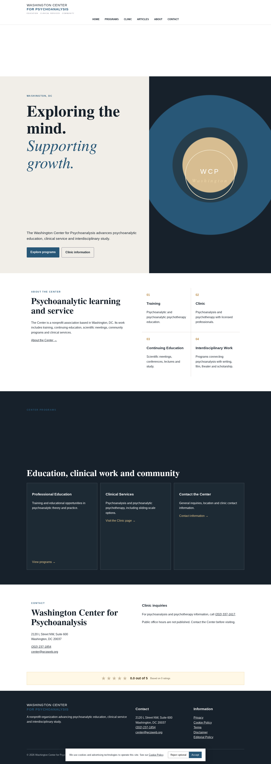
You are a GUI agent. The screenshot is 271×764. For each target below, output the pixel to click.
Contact (173, 19)
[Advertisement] (110, 50)
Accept (195, 754)
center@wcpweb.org (44, 651)
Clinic (128, 19)
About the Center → (44, 340)
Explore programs (43, 252)
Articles (143, 19)
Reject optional (178, 754)
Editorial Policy (203, 737)
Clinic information (77, 252)
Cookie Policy (203, 722)
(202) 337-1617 (225, 614)
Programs (112, 19)
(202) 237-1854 (41, 646)
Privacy (198, 717)
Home (96, 19)
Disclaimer (201, 732)
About (158, 19)
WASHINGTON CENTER (50, 8)
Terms (197, 727)
